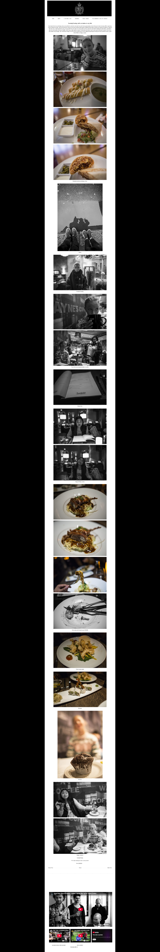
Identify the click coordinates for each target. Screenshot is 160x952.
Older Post (109, 867)
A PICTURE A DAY (67, 18)
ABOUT (59, 18)
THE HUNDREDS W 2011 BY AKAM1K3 (99, 18)
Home (80, 867)
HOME (53, 18)
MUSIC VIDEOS (86, 18)
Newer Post (50, 867)
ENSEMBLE (77, 18)
